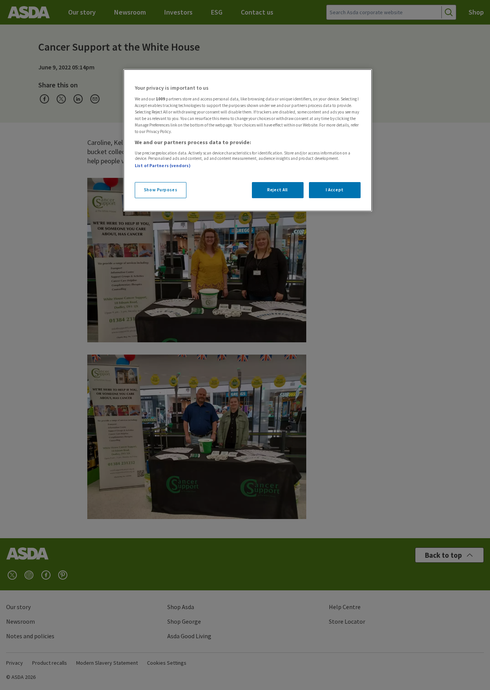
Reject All (277, 189)
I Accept (335, 189)
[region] (247, 140)
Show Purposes (160, 189)
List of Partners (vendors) (163, 165)
